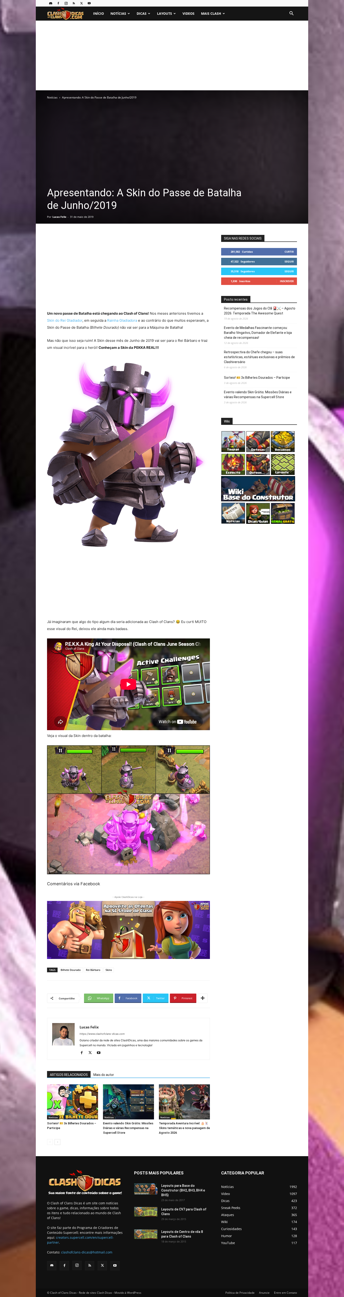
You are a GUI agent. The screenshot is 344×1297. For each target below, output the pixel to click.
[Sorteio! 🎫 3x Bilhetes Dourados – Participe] (72, 1101)
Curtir (289, 251)
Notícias (118, 13)
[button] (291, 14)
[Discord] (50, 3)
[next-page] (57, 1142)
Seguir (289, 261)
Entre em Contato (285, 1293)
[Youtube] (89, 3)
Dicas (141, 13)
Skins (109, 970)
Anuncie (264, 1293)
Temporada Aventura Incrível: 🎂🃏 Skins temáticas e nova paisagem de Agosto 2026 (184, 1128)
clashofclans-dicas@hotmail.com (86, 1252)
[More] (203, 998)
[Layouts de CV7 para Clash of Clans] (145, 1212)
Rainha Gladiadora (122, 320)
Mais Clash (211, 13)
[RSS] (73, 3)
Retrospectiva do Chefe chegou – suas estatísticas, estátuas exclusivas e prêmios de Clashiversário (259, 357)
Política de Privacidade (240, 1293)
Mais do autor (103, 1075)
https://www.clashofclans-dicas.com (102, 1033)
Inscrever (287, 281)
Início (98, 13)
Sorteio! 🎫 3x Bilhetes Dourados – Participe (257, 377)
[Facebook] (58, 3)
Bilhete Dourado (71, 970)
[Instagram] (66, 3)
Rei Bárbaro (93, 970)
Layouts (164, 13)
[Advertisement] (172, 55)
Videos (188, 13)
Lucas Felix (59, 217)
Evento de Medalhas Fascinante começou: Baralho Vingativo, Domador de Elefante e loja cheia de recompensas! (258, 332)
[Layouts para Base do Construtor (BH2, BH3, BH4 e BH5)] (145, 1189)
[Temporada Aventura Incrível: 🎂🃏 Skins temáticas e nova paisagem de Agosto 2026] (184, 1101)
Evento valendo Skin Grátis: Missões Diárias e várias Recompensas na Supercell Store (128, 1128)
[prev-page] (50, 1142)
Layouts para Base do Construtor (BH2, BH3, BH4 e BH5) (183, 1190)
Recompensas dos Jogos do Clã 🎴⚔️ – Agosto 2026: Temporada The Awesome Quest (259, 310)
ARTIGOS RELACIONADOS (69, 1075)
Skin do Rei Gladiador (64, 320)
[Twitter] (81, 3)
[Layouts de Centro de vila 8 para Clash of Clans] (145, 1234)
